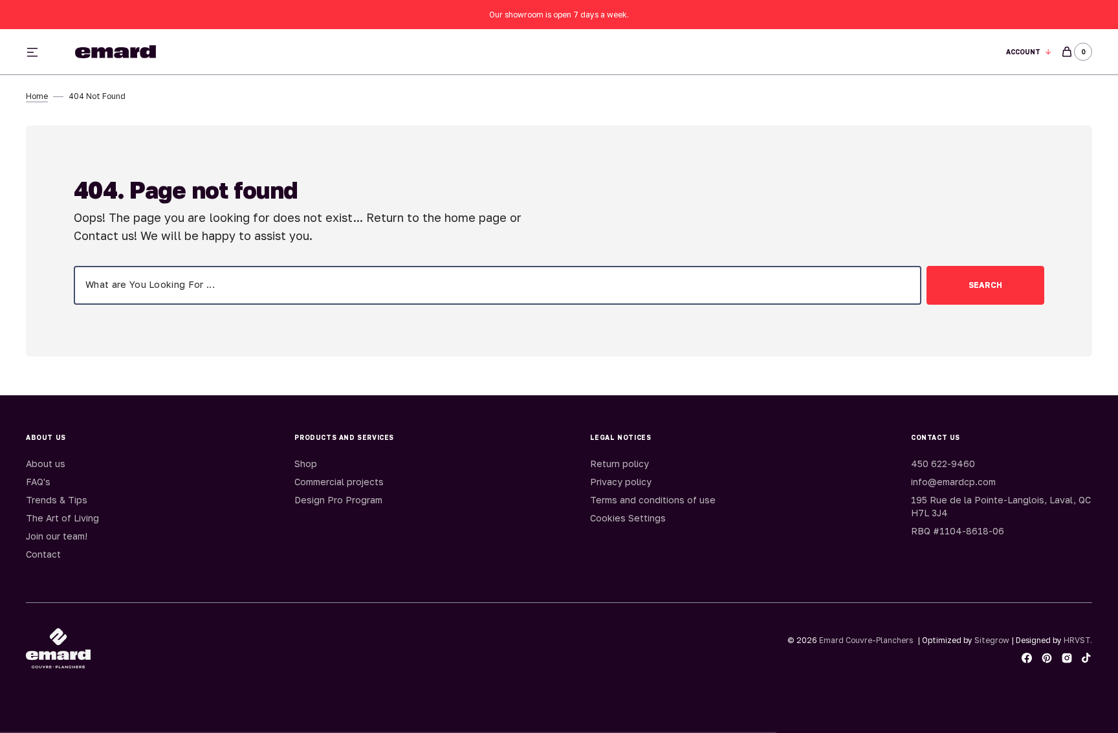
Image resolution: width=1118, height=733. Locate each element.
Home (37, 96)
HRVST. (1078, 640)
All (702, 52)
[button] (1029, 52)
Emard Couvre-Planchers (866, 640)
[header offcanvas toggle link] (37, 51)
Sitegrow (991, 640)
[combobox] (497, 285)
